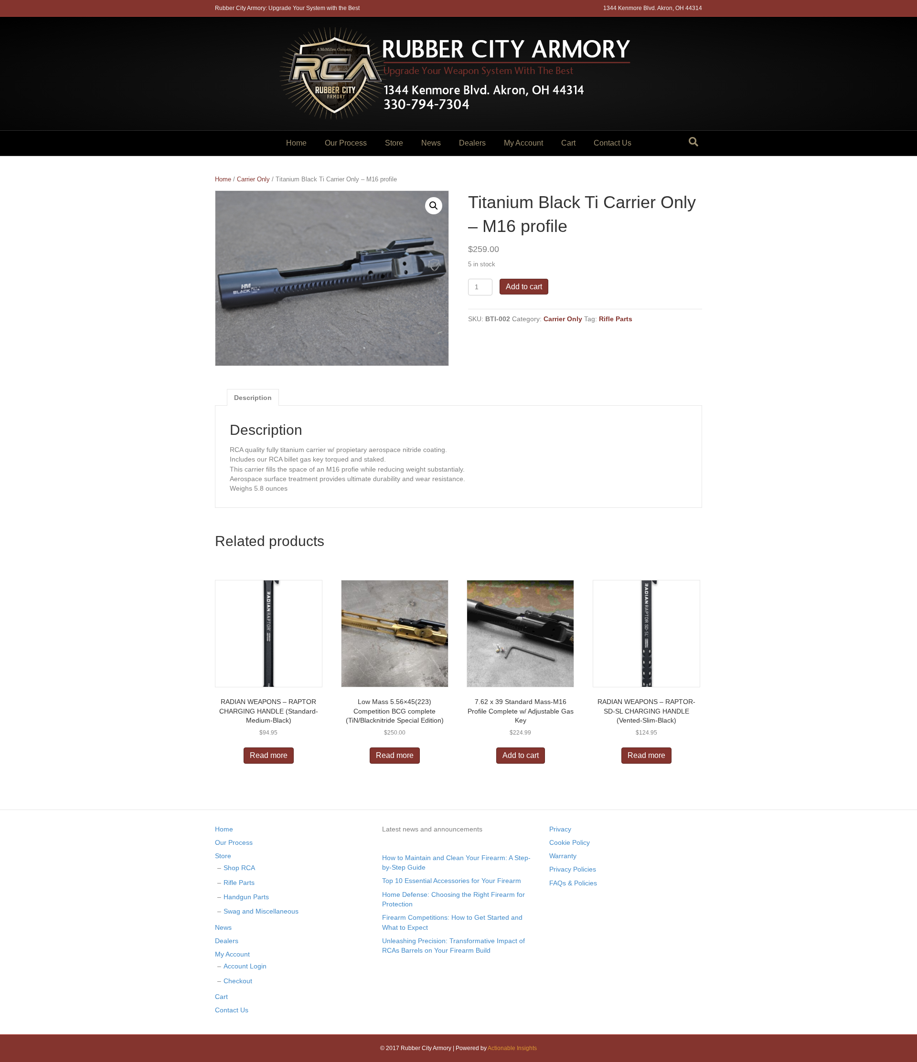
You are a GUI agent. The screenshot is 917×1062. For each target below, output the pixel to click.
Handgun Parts (246, 897)
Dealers (472, 143)
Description (253, 397)
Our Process (346, 143)
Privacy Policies (572, 869)
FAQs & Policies (573, 883)
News (431, 143)
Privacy (560, 829)
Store (394, 143)
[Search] (693, 141)
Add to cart (524, 287)
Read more (269, 755)
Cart (568, 143)
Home (296, 143)
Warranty (562, 856)
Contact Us (612, 143)
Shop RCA (239, 868)
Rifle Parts (615, 319)
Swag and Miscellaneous (261, 911)
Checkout (238, 981)
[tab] (253, 397)
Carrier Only (253, 179)
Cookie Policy (569, 842)
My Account (523, 143)
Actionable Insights (512, 1048)
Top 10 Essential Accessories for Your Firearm (451, 880)
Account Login (245, 966)
